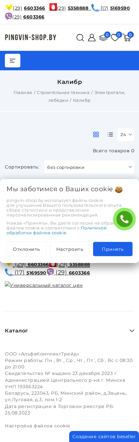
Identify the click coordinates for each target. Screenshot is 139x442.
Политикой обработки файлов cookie (56, 230)
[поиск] (80, 37)
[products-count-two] (96, 134)
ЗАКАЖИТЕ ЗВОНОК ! (126, 221)
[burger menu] (12, 60)
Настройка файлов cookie (37, 425)
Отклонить (26, 249)
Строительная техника (63, 92)
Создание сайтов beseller (104, 436)
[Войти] (92, 37)
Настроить (69, 249)
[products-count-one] (110, 134)
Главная (23, 92)
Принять (113, 249)
